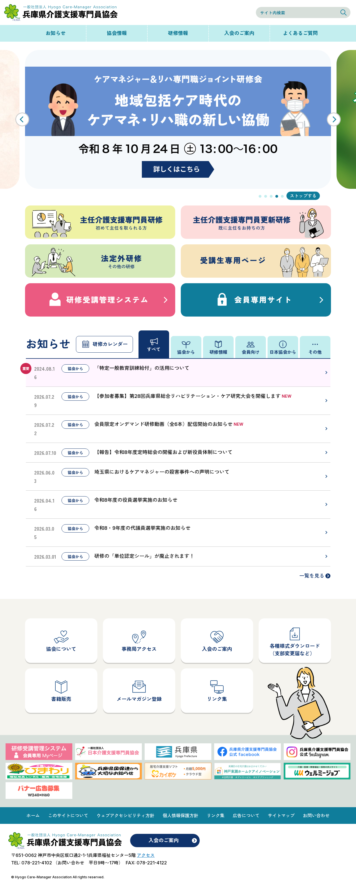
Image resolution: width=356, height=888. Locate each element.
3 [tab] (271, 196)
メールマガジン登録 (139, 699)
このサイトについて (68, 815)
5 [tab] (282, 196)
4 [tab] (276, 196)
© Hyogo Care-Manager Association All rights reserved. (57, 877)
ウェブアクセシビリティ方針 (125, 815)
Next (334, 119)
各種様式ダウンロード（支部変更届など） (295, 649)
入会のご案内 (239, 33)
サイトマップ (281, 815)
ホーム (33, 815)
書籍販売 (61, 699)
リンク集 (217, 699)
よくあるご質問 (300, 33)
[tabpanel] (178, 119)
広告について (246, 815)
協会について (61, 649)
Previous (22, 119)
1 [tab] (260, 196)
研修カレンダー (110, 344)
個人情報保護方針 (180, 815)
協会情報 (117, 33)
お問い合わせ (316, 815)
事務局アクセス (139, 649)
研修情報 (178, 33)
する (312, 196)
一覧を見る (311, 576)
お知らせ (56, 33)
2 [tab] (265, 196)
